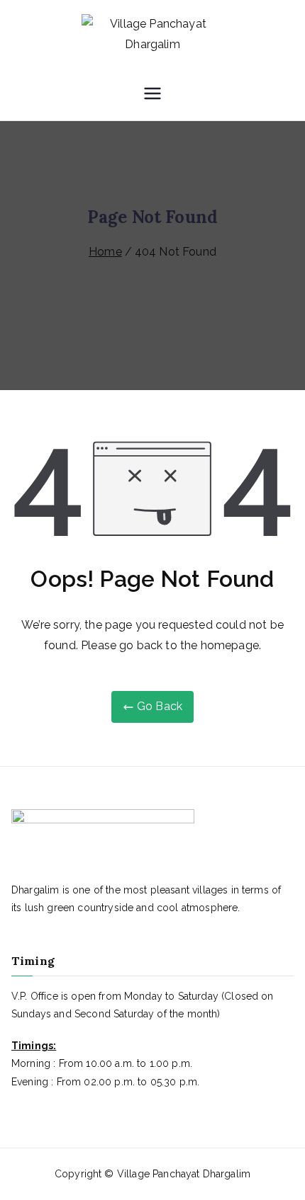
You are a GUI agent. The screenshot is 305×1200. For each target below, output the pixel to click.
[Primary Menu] (152, 95)
